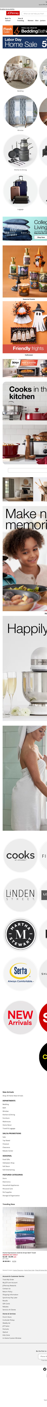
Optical (5, 1332)
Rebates (6, 1307)
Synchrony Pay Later (10, 1298)
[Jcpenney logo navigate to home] (13, 13)
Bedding (6, 1104)
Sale (4, 1137)
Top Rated (6, 1140)
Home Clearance (18, 1270)
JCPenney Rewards (9, 1286)
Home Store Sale (29, 1270)
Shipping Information (10, 1295)
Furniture (6, 1118)
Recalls (5, 1301)
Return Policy (7, 1292)
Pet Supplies (7, 1192)
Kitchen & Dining (9, 1115)
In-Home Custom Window (12, 1338)
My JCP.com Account (10, 1282)
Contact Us (6, 1289)
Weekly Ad (6, 1323)
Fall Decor (6, 1166)
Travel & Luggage (9, 1128)
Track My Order (8, 1279)
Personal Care (8, 1189)
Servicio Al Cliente (9, 1310)
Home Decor (7, 1125)
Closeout (6, 1144)
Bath (4, 1108)
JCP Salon (6, 1326)
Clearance (6, 1147)
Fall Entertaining (9, 1170)
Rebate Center (8, 1151)
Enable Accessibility (7, 9)
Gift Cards (6, 1304)
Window (6, 1111)
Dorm (5, 1178)
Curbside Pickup (9, 1320)
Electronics (7, 1182)
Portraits (6, 1329)
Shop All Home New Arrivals (13, 1096)
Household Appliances (11, 1185)
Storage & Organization (11, 1196)
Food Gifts (6, 1159)
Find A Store (7, 1317)
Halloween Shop (8, 1163)
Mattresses (7, 1121)
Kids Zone (6, 1335)
